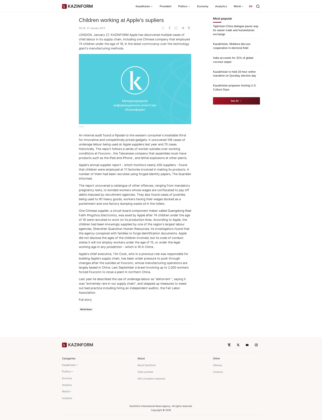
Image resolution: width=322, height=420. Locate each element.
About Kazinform (147, 365)
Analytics (221, 6)
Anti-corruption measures (151, 378)
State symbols (145, 371)
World (65, 391)
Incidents (67, 398)
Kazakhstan (69, 365)
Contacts (218, 371)
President (166, 6)
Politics (66, 371)
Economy (203, 6)
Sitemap (217, 365)
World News (86, 309)
